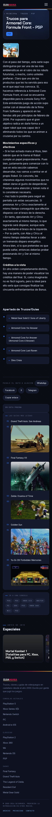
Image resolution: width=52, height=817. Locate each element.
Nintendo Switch (11, 714)
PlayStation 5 (9, 703)
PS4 (16, 601)
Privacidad (18, 811)
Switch (39, 601)
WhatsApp (41, 383)
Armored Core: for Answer (24, 328)
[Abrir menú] (46, 4)
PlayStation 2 (9, 737)
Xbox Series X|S (11, 709)
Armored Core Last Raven (24, 350)
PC (8, 606)
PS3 (23, 606)
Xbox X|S (27, 601)
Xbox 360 (34, 606)
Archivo (6, 811)
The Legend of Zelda (13, 782)
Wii (9, 611)
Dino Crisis (16, 360)
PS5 (9, 601)
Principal (11, 14)
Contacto (30, 811)
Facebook (10, 390)
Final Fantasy (9, 771)
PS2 (16, 611)
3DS (15, 606)
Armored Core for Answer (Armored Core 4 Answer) (23, 339)
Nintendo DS (9, 753)
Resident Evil (9, 787)
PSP (33, 14)
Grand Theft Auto (11, 776)
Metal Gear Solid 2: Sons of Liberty (28, 318)
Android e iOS (9, 725)
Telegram (32, 390)
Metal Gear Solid (11, 792)
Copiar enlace (11, 397)
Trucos (24, 14)
